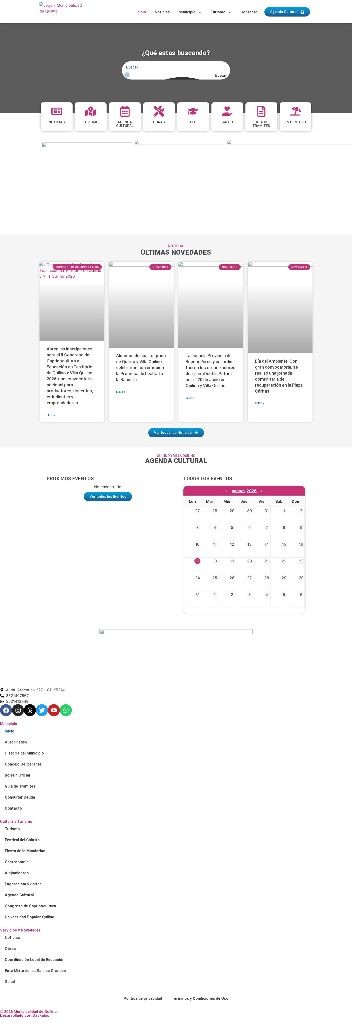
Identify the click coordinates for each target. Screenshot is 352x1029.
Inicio (141, 12)
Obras (10, 948)
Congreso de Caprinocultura (30, 906)
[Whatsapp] (66, 710)
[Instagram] (18, 710)
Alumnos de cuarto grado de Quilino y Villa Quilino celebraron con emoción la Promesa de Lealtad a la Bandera (141, 367)
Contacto (249, 12)
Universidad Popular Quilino (29, 917)
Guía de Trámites (20, 786)
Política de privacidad (143, 998)
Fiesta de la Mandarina (25, 851)
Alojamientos (17, 873)
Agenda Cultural (19, 895)
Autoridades (16, 742)
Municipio (187, 12)
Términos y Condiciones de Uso (200, 998)
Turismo (218, 12)
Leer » (51, 415)
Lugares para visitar (23, 884)
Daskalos (41, 1015)
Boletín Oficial (17, 775)
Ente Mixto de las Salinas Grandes (35, 970)
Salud (10, 981)
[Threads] (30, 710)
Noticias (162, 12)
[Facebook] (6, 710)
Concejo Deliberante (23, 764)
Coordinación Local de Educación (34, 959)
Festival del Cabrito (22, 840)
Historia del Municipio (24, 753)
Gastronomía (16, 862)
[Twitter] (42, 710)
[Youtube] (54, 710)
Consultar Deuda (20, 797)
